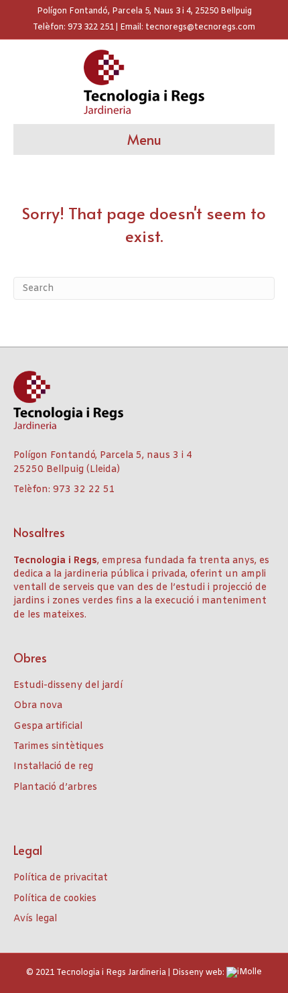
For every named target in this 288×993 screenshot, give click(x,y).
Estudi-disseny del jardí (68, 685)
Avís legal (35, 919)
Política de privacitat (60, 878)
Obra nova (37, 705)
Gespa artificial (47, 726)
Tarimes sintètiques (58, 746)
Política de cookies (54, 898)
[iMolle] (244, 973)
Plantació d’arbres (55, 787)
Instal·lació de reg (53, 766)
